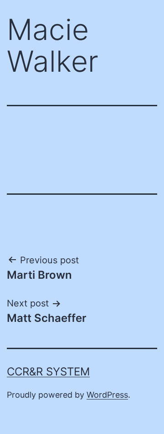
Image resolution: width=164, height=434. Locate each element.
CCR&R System (48, 371)
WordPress (107, 394)
